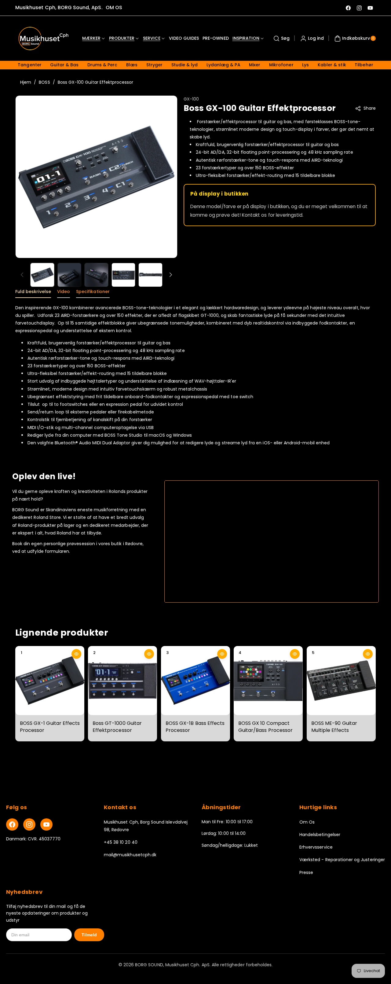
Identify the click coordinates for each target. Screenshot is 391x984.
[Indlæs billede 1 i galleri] (42, 275)
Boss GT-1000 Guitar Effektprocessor (117, 726)
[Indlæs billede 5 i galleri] (150, 275)
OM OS (114, 7)
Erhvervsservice (316, 847)
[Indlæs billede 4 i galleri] (123, 275)
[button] (281, 38)
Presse (306, 872)
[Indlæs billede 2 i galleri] (69, 275)
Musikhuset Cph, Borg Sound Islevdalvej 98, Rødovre (146, 826)
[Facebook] (12, 824)
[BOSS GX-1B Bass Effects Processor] (195, 680)
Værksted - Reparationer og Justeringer (342, 860)
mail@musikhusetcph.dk (130, 855)
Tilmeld (89, 934)
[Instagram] (29, 824)
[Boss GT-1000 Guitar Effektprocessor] (122, 680)
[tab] (33, 293)
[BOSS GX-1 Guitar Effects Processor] (49, 680)
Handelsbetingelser (319, 835)
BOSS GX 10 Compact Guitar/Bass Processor (265, 726)
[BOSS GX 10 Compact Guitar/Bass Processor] (268, 680)
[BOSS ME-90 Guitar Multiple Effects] (341, 680)
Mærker (91, 38)
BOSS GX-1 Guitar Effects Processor (50, 726)
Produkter (121, 38)
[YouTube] (46, 824)
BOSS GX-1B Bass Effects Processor (195, 726)
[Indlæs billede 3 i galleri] (96, 275)
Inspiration (246, 38)
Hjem (25, 82)
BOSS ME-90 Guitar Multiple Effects (334, 726)
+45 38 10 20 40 (120, 842)
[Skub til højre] (170, 274)
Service (151, 38)
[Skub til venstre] (22, 274)
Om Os (307, 822)
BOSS (44, 82)
